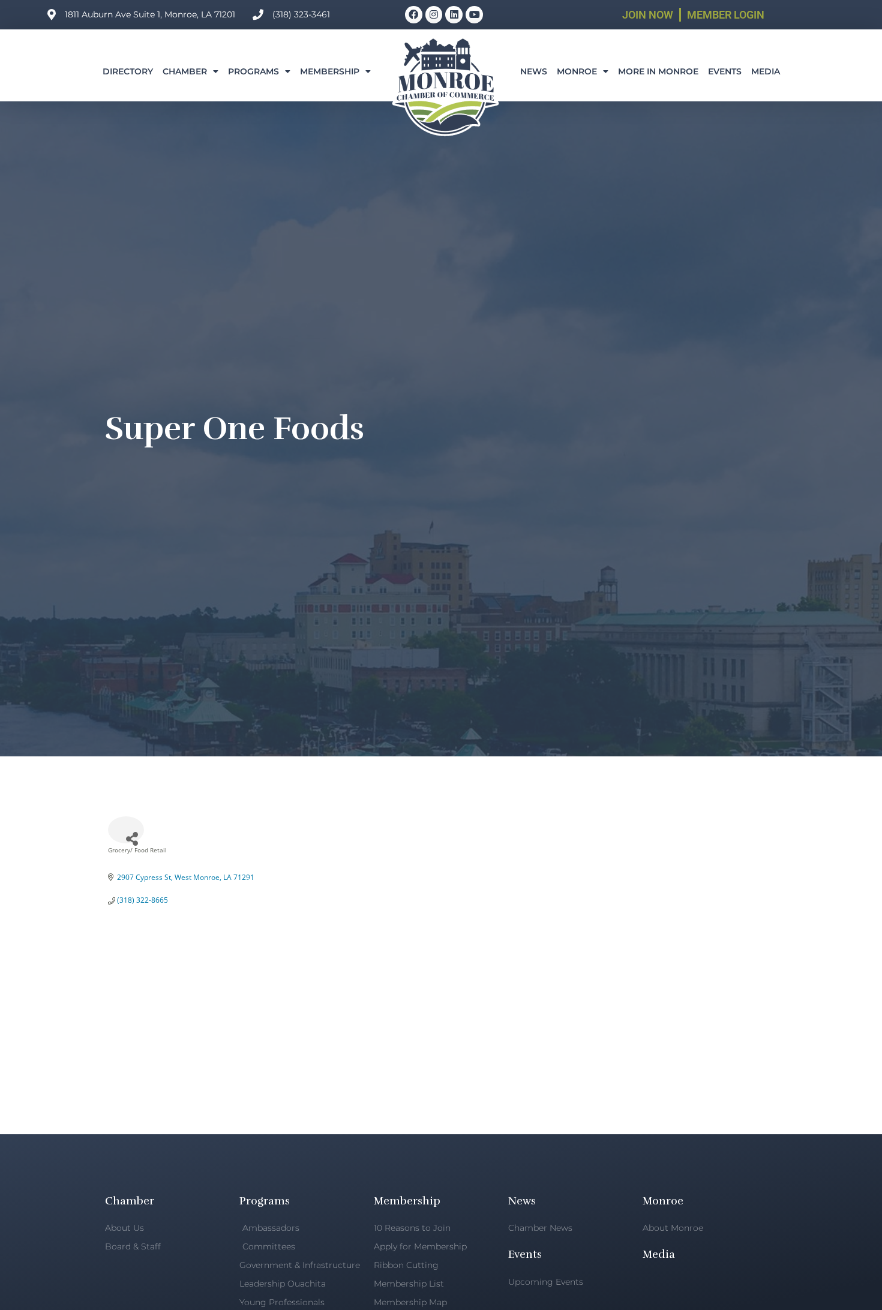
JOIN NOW (647, 14)
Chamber (185, 71)
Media (765, 71)
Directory (128, 71)
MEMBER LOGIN (725, 14)
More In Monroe (658, 71)
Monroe (577, 71)
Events (725, 71)
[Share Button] (126, 829)
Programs (253, 71)
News (533, 71)
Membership (329, 71)
